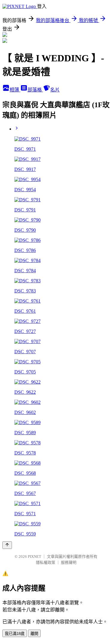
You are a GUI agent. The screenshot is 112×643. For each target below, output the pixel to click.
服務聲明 (68, 562)
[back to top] (7, 545)
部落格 (35, 89)
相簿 (15, 89)
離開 (34, 633)
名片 (55, 89)
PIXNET (34, 556)
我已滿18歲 (14, 633)
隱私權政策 (45, 562)
